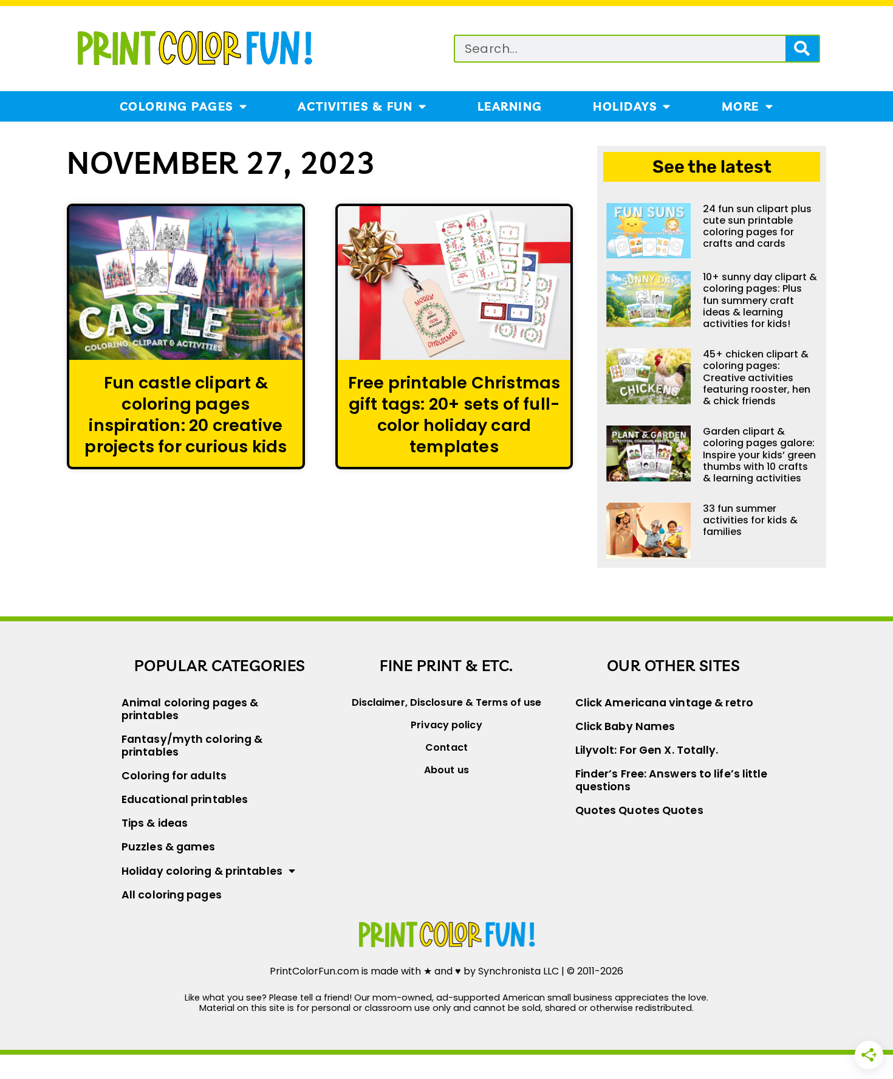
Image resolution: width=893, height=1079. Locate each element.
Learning (509, 106)
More (740, 106)
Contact (446, 747)
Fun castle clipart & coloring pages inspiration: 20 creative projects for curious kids (185, 414)
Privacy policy (446, 725)
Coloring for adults (174, 775)
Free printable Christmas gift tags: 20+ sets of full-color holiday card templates (454, 414)
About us (446, 770)
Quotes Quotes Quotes (639, 810)
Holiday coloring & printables (201, 871)
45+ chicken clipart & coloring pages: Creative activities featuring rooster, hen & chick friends (756, 377)
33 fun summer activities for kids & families (750, 520)
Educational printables (184, 799)
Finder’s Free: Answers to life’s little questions (671, 780)
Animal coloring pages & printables (189, 709)
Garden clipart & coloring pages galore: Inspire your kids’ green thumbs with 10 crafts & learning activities (759, 454)
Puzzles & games (168, 846)
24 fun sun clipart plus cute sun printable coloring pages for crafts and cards (757, 226)
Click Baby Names (625, 726)
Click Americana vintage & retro (664, 702)
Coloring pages (176, 106)
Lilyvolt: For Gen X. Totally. (647, 750)
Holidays (625, 106)
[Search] (802, 48)
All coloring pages (171, 895)
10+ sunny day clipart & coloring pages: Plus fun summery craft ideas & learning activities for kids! (760, 300)
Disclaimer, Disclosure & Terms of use (447, 702)
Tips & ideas (154, 823)
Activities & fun (355, 106)
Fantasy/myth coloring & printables (191, 745)
